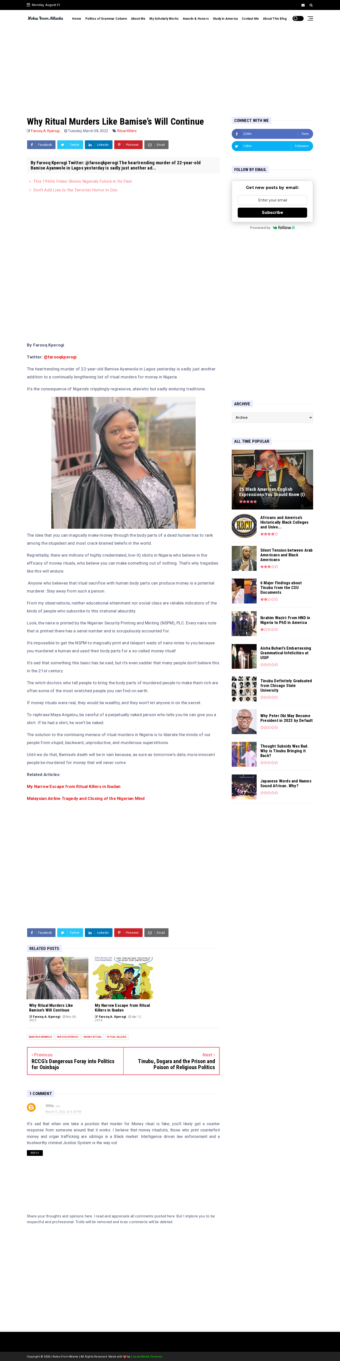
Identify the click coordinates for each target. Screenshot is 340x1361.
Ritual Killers (127, 131)
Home (76, 18)
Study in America (225, 18)
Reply (35, 1153)
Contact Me (250, 18)
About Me (138, 18)
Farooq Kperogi (67, 1036)
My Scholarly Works (164, 18)
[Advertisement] (170, 67)
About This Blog (274, 18)
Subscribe (272, 212)
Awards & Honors (196, 18)
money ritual (93, 1036)
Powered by (260, 228)
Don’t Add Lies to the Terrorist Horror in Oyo (75, 189)
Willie (50, 1106)
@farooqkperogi (60, 356)
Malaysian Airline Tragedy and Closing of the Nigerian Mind (86, 798)
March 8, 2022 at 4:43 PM (63, 1111)
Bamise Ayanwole (40, 1036)
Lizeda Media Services (146, 1356)
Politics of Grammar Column (106, 18)
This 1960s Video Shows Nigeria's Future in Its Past (82, 181)
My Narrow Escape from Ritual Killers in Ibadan (73, 786)
